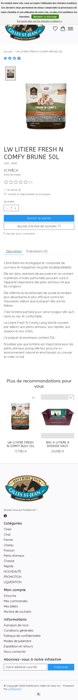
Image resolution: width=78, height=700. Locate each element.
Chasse (9, 561)
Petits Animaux (14, 556)
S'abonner (61, 667)
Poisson (9, 550)
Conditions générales (18, 630)
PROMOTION (12, 577)
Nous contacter (15, 651)
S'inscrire (10, 596)
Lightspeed (14, 688)
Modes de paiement (17, 641)
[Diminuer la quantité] (7, 208)
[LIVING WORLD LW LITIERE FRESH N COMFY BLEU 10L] (20, 416)
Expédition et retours (18, 646)
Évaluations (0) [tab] (37, 251)
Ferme (8, 540)
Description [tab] (14, 251)
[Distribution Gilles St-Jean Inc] (25, 29)
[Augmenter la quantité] (15, 208)
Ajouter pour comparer (21, 233)
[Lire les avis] (16, 182)
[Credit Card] (38, 694)
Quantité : (10, 201)
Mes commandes (16, 601)
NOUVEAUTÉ (12, 571)
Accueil (8, 51)
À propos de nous (16, 625)
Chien (8, 529)
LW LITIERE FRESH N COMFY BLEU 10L (20, 444)
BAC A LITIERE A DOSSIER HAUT (57, 444)
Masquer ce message (45, 16)
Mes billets (11, 606)
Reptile (8, 566)
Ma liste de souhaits (17, 611)
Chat (7, 534)
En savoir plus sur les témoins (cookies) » (39, 21)
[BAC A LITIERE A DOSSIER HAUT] (57, 416)
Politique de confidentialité (22, 636)
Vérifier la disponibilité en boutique (29, 194)
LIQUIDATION (12, 582)
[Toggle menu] (70, 28)
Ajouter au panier (39, 218)
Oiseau (9, 545)
